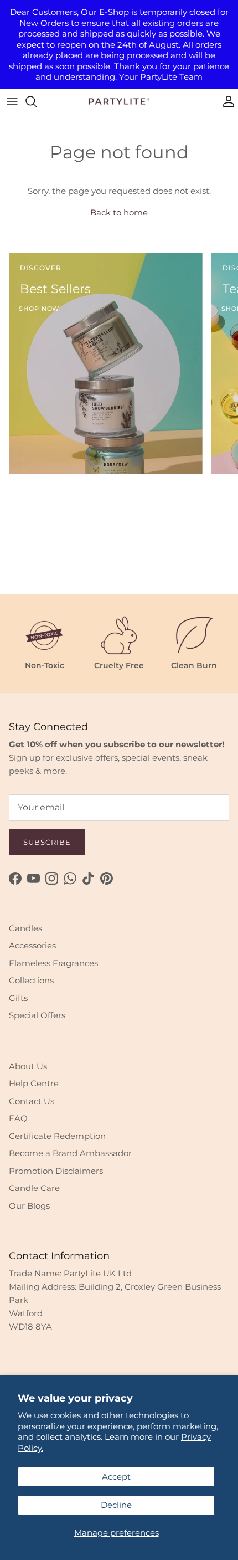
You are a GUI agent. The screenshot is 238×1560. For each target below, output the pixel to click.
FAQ (18, 1118)
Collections (31, 980)
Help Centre (34, 1083)
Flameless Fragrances (53, 963)
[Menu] (12, 101)
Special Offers (37, 1015)
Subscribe (47, 842)
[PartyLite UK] (119, 101)
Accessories (32, 945)
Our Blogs (29, 1205)
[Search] (36, 101)
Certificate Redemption (57, 1136)
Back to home (119, 212)
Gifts (18, 998)
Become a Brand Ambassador (70, 1153)
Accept (116, 1476)
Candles (25, 928)
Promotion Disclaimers (56, 1171)
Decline (116, 1505)
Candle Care (34, 1188)
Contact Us (31, 1101)
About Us (28, 1066)
